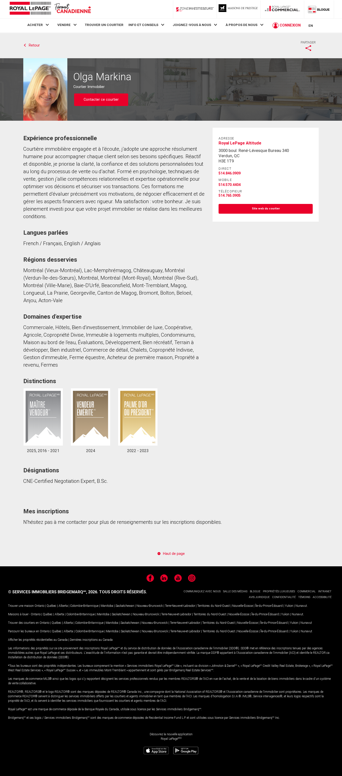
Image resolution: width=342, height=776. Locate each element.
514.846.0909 (230, 173)
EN (310, 25)
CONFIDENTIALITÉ (284, 597)
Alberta (63, 606)
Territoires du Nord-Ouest (213, 606)
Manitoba (107, 606)
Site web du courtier (266, 208)
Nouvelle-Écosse (242, 606)
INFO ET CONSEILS (143, 25)
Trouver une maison (21, 606)
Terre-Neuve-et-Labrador (180, 606)
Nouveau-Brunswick (149, 606)
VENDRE (64, 25)
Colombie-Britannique (84, 606)
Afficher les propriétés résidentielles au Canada (38, 640)
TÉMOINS (304, 597)
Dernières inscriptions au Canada (91, 640)
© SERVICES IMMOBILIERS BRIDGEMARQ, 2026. (53, 592)
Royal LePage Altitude (240, 143)
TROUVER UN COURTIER (104, 25)
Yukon (289, 606)
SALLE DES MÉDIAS (235, 591)
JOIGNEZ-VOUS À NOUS (192, 25)
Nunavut (301, 606)
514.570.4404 (230, 185)
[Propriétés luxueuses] (239, 9)
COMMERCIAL (306, 591)
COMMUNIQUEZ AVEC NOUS (202, 591)
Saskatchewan (124, 606)
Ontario (39, 606)
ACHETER (35, 25)
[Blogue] (319, 9)
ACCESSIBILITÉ (322, 597)
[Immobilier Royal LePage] (50, 9)
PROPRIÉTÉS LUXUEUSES (279, 591)
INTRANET (324, 591)
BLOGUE (255, 591)
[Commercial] (282, 9)
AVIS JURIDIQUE (259, 597)
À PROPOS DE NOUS (241, 25)
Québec (51, 606)
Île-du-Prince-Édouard (269, 606)
